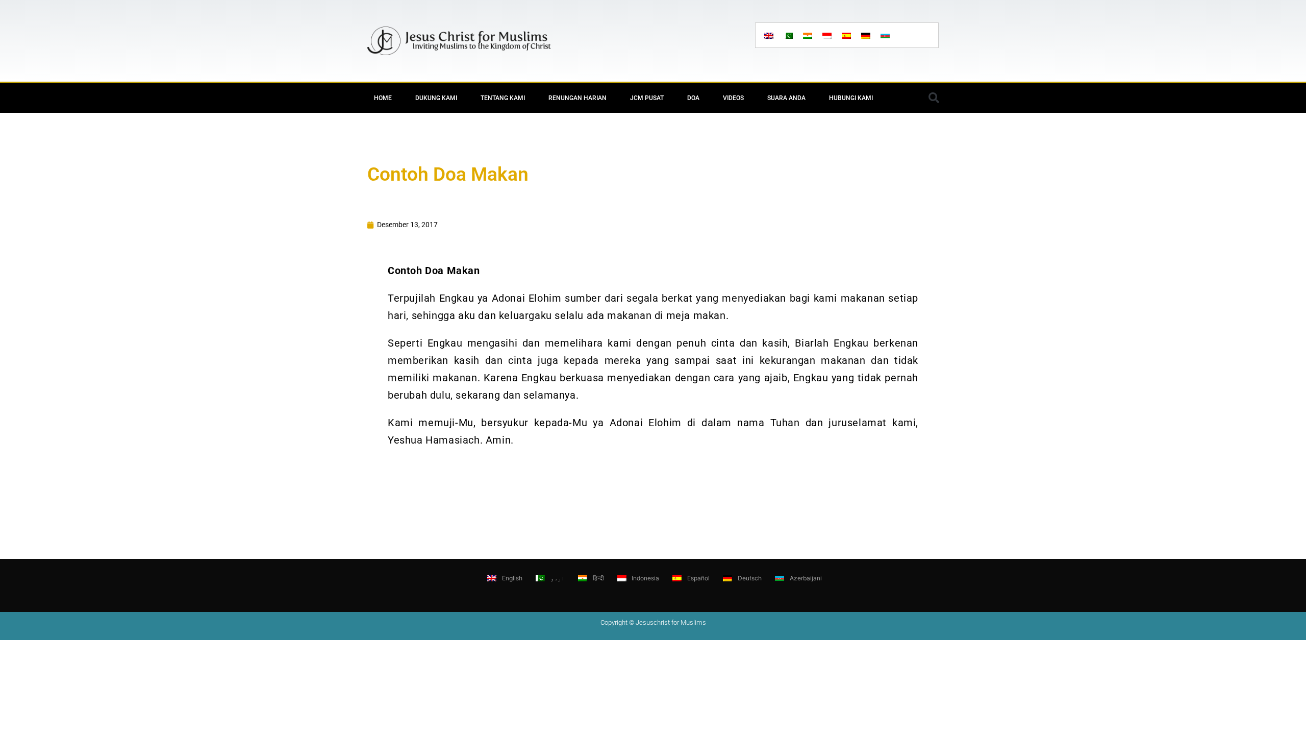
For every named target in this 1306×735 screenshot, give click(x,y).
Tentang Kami (503, 98)
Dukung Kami (436, 98)
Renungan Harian (577, 98)
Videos (733, 98)
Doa (693, 98)
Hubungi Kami (851, 98)
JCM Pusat (647, 98)
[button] (933, 98)
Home (383, 98)
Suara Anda (786, 98)
